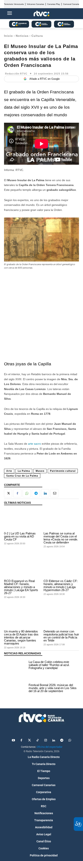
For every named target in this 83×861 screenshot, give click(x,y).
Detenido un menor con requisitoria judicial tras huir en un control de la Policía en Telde (61, 636)
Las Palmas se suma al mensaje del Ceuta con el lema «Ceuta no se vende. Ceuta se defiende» (61, 538)
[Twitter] (29, 740)
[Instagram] (46, 740)
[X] (8, 493)
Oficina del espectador (49, 746)
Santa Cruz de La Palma (22, 475)
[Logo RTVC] (41, 14)
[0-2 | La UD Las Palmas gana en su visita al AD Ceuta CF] (21, 519)
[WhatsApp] (27, 493)
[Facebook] (17, 493)
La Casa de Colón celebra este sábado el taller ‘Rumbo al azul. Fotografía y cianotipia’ (49, 665)
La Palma (24, 471)
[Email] (54, 493)
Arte (9, 471)
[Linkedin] (45, 493)
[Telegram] (36, 493)
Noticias (22, 35)
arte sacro (35, 443)
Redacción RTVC (16, 74)
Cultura (37, 35)
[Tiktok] (37, 740)
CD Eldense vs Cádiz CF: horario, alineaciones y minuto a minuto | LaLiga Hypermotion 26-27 (61, 585)
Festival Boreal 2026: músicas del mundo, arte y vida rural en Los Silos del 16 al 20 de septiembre (53, 688)
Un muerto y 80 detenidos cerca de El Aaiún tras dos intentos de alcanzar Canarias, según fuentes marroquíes (21, 637)
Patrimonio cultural (63, 471)
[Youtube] (13, 740)
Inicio (8, 35)
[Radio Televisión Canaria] (41, 717)
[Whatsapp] (70, 740)
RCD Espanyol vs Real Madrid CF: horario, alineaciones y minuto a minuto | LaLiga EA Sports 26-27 (21, 587)
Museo (40, 471)
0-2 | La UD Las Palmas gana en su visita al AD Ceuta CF (20, 536)
